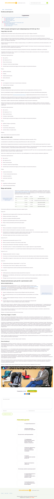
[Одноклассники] (26, 394)
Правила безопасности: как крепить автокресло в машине (46, 293)
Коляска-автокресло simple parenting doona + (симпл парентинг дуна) (7, 199)
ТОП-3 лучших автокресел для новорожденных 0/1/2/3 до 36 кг (16, 17)
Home (3, 9)
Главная (2, 493)
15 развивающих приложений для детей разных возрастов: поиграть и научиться (29, 441)
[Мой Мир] (27, 394)
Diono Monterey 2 (9, 25)
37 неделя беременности (29, 423)
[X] (29, 394)
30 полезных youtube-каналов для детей (26, 468)
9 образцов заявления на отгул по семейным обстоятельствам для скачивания (29, 449)
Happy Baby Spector (9, 19)
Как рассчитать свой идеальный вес (25, 434)
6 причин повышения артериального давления (29, 429)
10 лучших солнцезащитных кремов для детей (29, 457)
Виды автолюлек (6, 21)
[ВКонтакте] (24, 394)
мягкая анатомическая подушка (19, 94)
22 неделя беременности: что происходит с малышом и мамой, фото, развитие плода (29, 475)
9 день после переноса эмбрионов (29, 463)
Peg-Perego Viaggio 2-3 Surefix (11, 24)
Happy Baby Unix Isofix (10, 18)
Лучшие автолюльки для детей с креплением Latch (13, 22)
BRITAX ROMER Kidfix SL (10, 23)
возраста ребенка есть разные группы (22, 191)
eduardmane (11, 3)
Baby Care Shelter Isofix (10, 20)
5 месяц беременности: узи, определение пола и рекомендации (29, 483)
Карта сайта (6, 493)
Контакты (10, 493)
